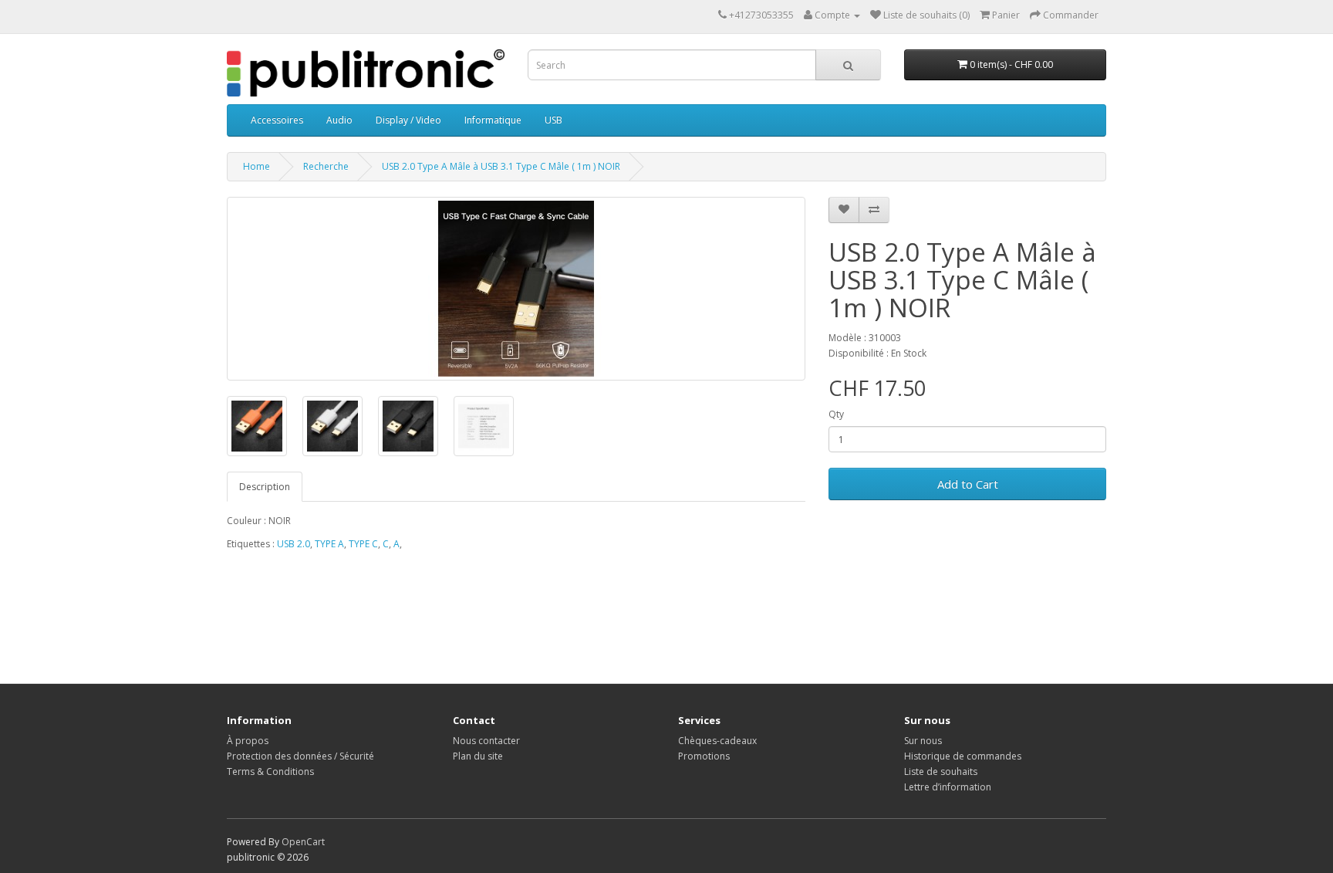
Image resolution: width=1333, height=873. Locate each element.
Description (264, 486)
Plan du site (478, 756)
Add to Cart (967, 484)
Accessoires (277, 120)
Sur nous (923, 740)
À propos (247, 740)
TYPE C (363, 543)
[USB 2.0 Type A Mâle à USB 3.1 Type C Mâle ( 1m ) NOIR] (516, 289)
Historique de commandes (962, 756)
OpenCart (303, 841)
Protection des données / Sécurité (300, 756)
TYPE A (329, 543)
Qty (836, 414)
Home (256, 166)
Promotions (704, 756)
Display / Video (408, 120)
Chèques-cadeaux (717, 740)
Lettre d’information (947, 786)
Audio (339, 120)
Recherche (326, 166)
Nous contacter (486, 740)
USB (553, 120)
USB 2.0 (293, 543)
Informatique (492, 120)
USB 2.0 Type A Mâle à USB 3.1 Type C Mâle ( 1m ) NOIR (501, 166)
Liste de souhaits (940, 771)
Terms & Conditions (270, 771)
